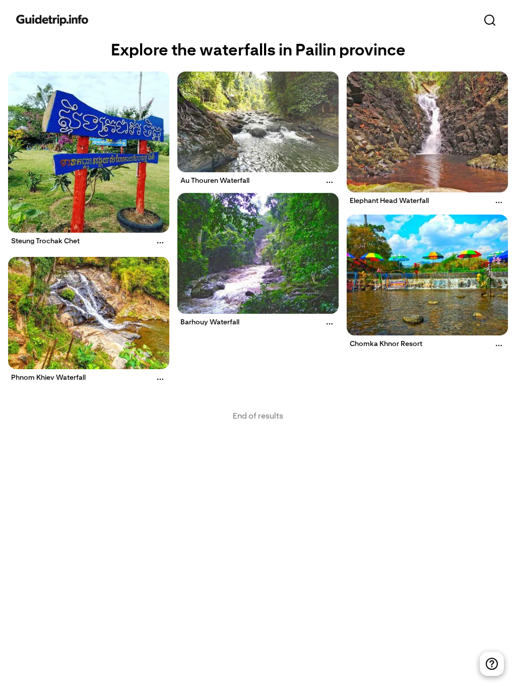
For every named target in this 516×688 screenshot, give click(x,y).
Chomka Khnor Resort (386, 343)
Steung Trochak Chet (45, 241)
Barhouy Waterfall (209, 322)
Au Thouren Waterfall (214, 180)
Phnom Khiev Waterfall (48, 377)
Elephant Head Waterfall (389, 200)
